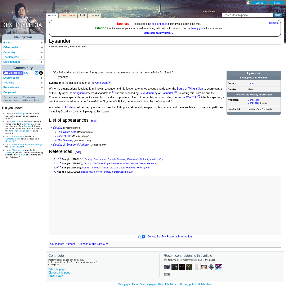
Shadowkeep (18, 150)
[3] (113, 92)
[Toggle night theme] (248, 2)
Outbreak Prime (13, 139)
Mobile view (204, 284)
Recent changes (12, 97)
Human (251, 83)
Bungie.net (9, 92)
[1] (69, 76)
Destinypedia (11, 77)
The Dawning (65, 140)
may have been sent (20, 131)
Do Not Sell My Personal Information (169, 236)
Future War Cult (187, 97)
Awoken (28, 126)
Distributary (28, 124)
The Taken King (66, 131)
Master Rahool (16, 147)
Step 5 (130, 172)
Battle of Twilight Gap (190, 88)
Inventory (122, 159)
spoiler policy (159, 23)
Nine (14, 121)
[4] (172, 100)
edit (94, 120)
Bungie (21, 155)
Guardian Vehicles (136, 159)
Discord (13, 73)
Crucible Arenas (138, 163)
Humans (71, 243)
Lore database (12, 61)
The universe (11, 57)
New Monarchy (148, 93)
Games (7, 42)
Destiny (9, 152)
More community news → (159, 32)
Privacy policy (188, 284)
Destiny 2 (9, 141)
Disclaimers (172, 284)
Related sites (11, 87)
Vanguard (79, 93)
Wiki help (8, 82)
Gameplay (9, 52)
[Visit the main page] (23, 19)
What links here (31, 100)
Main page (124, 284)
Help (161, 284)
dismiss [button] (273, 22)
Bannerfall (167, 93)
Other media (10, 47)
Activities (124, 163)
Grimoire (112, 159)
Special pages (11, 100)
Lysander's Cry (155, 159)
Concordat (253, 100)
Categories (56, 243)
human (20, 121)
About (135, 284)
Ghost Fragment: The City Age (134, 167)
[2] (109, 82)
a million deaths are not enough (27, 144)
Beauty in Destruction (115, 172)
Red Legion (21, 113)
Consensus (254, 103)
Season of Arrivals (77, 144)
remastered (19, 136)
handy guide (198, 28)
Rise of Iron (64, 136)
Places (105, 167)
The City (113, 167)
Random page (30, 97)
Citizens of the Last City (93, 243)
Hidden (69, 107)
